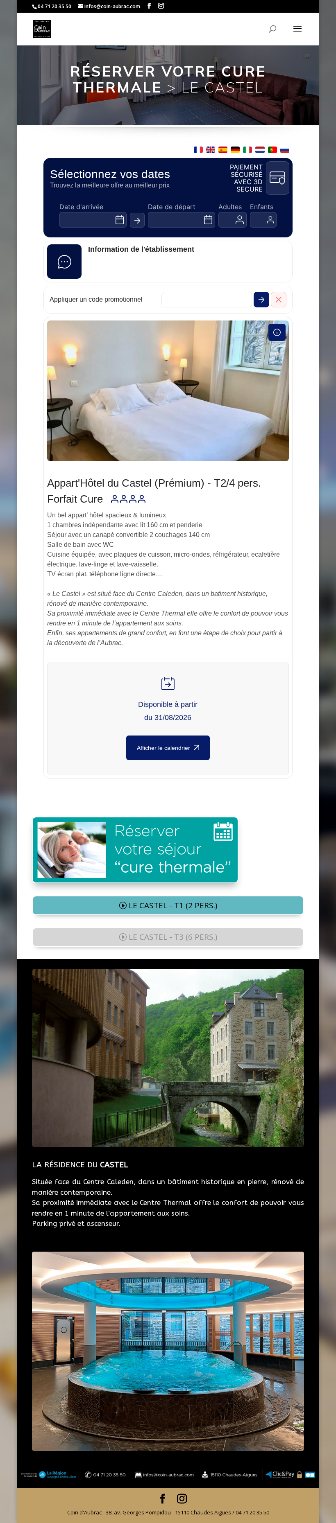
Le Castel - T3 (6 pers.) (173, 937)
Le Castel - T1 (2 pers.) (173, 905)
